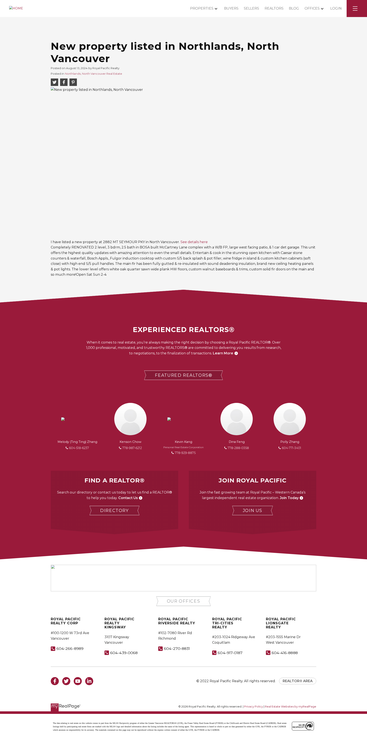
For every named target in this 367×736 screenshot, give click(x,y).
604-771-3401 (291, 448)
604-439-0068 (124, 652)
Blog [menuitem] (294, 8)
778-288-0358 (238, 448)
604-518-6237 (79, 448)
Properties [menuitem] (201, 8)
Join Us (252, 510)
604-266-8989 (69, 648)
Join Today (289, 498)
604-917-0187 (230, 652)
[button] (183, 375)
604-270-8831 (177, 648)
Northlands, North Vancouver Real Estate (93, 73)
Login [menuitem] (336, 8)
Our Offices (183, 601)
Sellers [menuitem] (251, 8)
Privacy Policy (253, 706)
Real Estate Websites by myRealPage (290, 706)
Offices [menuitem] (312, 8)
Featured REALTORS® (183, 375)
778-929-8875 (185, 453)
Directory (114, 510)
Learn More (223, 353)
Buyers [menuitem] (231, 8)
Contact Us (128, 498)
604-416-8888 (285, 652)
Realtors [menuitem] (274, 8)
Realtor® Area (298, 681)
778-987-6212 (132, 448)
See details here (194, 242)
